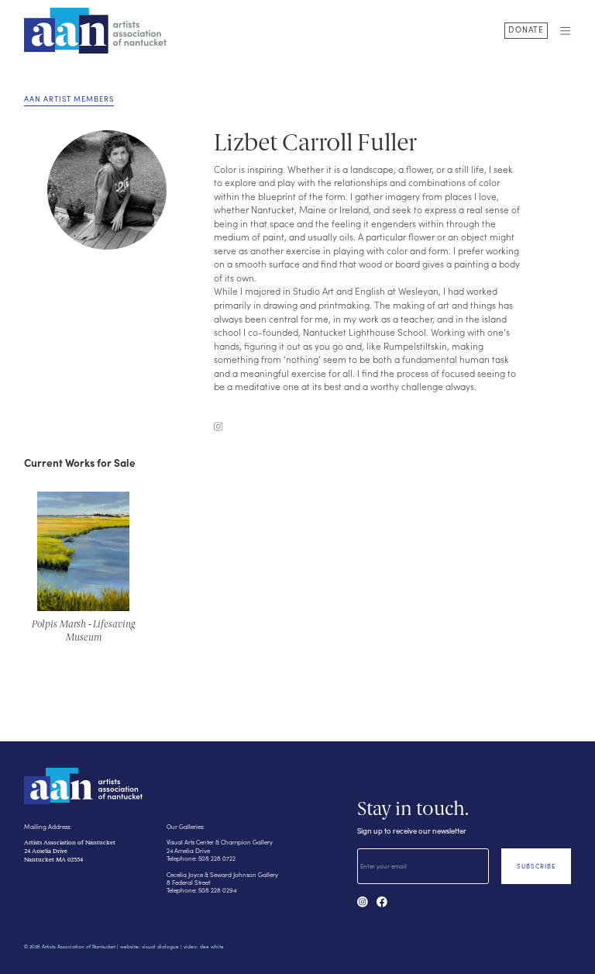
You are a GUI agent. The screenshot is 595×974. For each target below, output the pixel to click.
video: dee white (204, 946)
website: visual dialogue (149, 946)
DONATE (526, 29)
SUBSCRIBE (536, 866)
